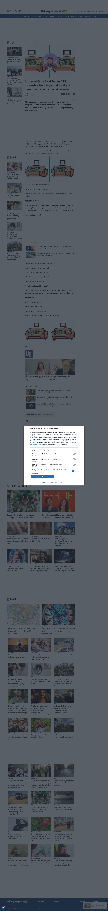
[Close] (81, 428)
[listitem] (54, 450)
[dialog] (54, 455)
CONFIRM (43, 476)
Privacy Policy (63, 482)
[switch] (74, 454)
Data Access (54, 482)
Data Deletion (45, 482)
